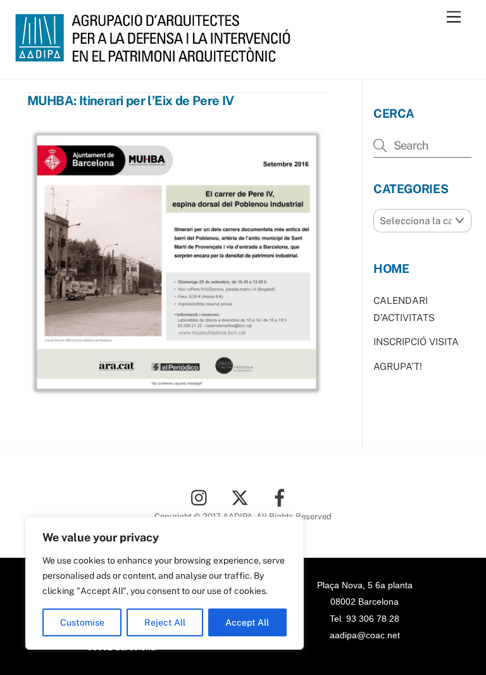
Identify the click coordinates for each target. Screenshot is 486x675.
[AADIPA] (157, 56)
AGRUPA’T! (397, 366)
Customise (82, 622)
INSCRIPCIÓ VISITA (416, 341)
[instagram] (202, 496)
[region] (164, 583)
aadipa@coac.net (365, 635)
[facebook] (282, 496)
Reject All (164, 622)
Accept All (247, 622)
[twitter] (242, 496)
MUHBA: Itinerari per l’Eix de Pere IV (130, 100)
